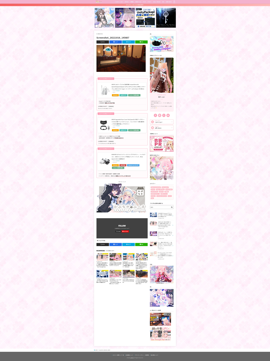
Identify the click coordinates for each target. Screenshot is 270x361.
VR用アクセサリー (155, 194)
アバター (149, 1)
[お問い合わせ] (168, 115)
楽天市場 (123, 165)
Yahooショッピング (133, 165)
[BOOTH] (159, 115)
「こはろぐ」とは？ (119, 1)
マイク (144, 1)
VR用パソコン (138, 1)
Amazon (115, 95)
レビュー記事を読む (134, 95)
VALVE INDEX (169, 189)
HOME (96, 350)
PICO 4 (153, 189)
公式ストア (123, 95)
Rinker (117, 90)
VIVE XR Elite (154, 191)
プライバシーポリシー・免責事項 (142, 355)
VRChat (126, 1)
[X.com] (118, 231)
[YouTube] (125, 231)
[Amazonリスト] (155, 115)
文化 (163, 1)
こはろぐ (132, 357)
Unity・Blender (156, 1)
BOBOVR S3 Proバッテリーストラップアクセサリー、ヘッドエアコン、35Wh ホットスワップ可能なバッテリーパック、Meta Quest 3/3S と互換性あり (128, 157)
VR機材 (131, 1)
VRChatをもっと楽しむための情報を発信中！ (135, 4)
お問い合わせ (169, 1)
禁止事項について (154, 355)
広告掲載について (129, 355)
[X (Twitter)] (163, 115)
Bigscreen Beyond (155, 187)
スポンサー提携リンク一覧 (118, 355)
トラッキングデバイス (161, 196)
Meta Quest (165, 187)
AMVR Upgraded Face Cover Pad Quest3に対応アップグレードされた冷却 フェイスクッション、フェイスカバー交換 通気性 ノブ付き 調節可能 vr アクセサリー (128, 122)
